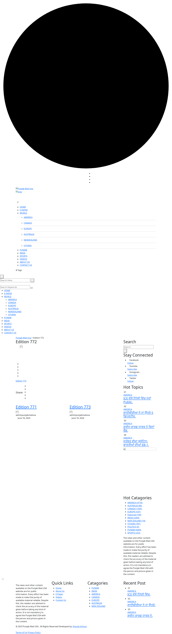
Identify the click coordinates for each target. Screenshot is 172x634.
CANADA (28, 223)
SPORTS (23, 256)
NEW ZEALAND (98, 606)
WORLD (23, 213)
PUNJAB (23, 250)
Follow (130, 363)
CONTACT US (26, 265)
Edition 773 (80, 407)
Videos (59, 597)
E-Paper (59, 594)
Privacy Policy (34, 632)
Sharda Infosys (80, 626)
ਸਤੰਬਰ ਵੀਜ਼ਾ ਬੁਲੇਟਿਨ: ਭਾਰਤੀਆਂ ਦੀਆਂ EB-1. (136, 443)
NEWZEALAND (30, 240)
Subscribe (132, 369)
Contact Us (61, 600)
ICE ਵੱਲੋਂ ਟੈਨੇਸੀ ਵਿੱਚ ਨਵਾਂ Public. (137, 400)
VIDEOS (23, 259)
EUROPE (28, 228)
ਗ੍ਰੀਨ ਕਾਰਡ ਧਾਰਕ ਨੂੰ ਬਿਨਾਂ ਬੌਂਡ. (138, 429)
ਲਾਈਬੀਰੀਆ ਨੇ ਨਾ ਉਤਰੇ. (141, 605)
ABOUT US (25, 262)
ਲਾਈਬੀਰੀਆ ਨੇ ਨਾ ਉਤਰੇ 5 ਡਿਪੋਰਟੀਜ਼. (138, 414)
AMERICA (28, 217)
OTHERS (28, 245)
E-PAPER (24, 210)
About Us (60, 591)
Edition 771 (26, 407)
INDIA (22, 253)
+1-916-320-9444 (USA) (73, 178)
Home (58, 588)
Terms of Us (21, 632)
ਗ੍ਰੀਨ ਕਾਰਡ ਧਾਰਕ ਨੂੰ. (140, 615)
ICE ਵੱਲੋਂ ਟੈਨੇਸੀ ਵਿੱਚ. (138, 594)
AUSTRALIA (29, 234)
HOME (23, 207)
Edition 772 (21, 381)
